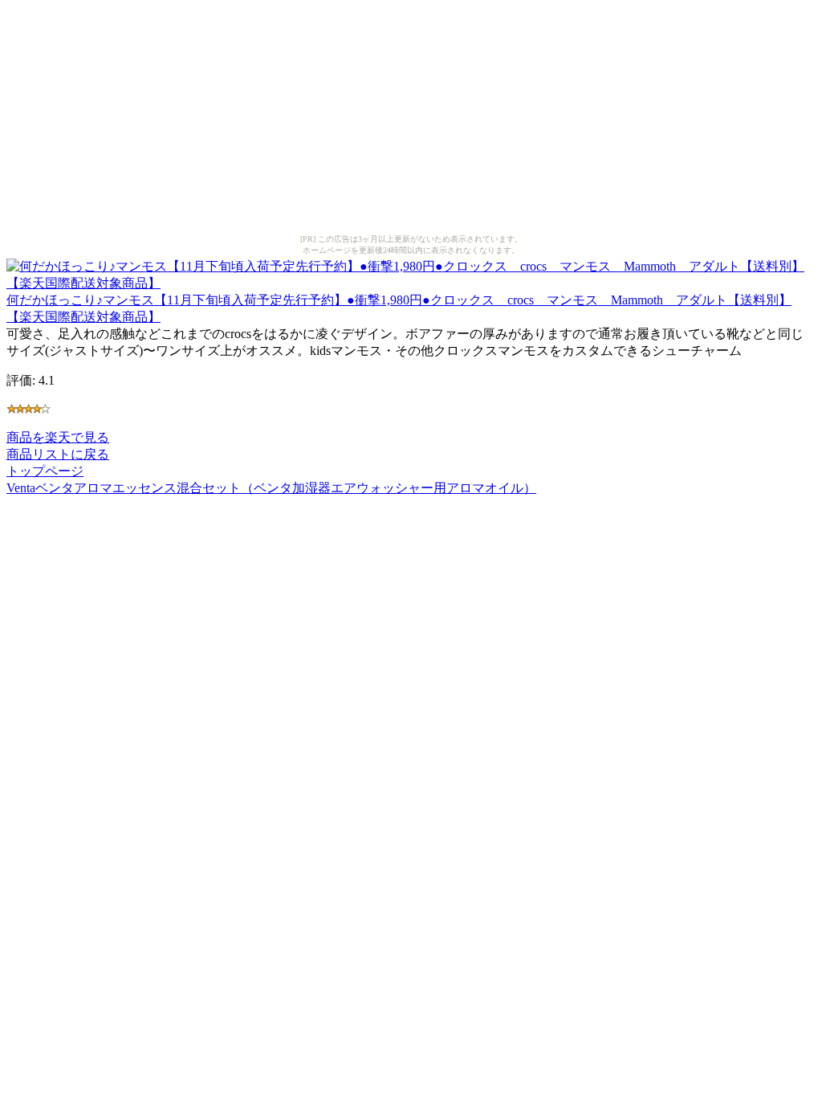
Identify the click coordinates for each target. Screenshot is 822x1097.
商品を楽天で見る (57, 437)
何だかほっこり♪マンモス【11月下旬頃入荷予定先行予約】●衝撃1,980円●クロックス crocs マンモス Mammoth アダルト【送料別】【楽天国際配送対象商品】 (398, 308)
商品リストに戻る (57, 454)
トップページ (44, 471)
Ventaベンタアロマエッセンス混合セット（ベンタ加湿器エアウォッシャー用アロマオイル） (271, 488)
